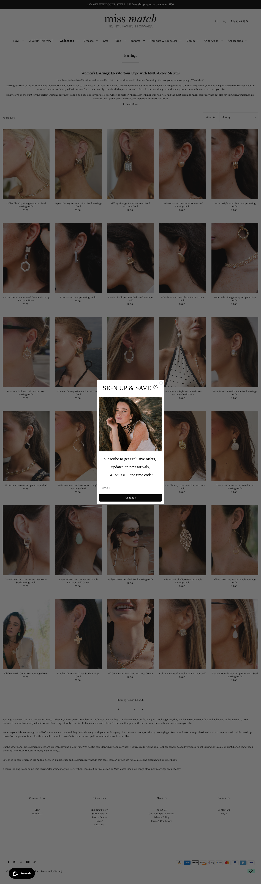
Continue (131, 497)
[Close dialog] (161, 383)
